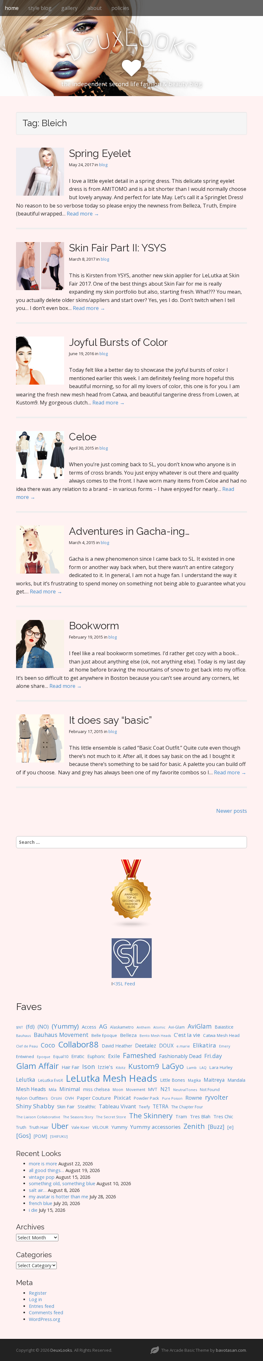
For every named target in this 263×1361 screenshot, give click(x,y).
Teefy (144, 1107)
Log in (35, 1299)
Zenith (194, 1126)
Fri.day (213, 1056)
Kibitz (120, 1067)
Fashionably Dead (180, 1056)
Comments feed (46, 1312)
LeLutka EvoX (50, 1080)
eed (131, 984)
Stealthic (87, 1106)
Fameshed (139, 1055)
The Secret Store (111, 1116)
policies (120, 8)
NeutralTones (185, 1089)
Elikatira (204, 1045)
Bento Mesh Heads (155, 1035)
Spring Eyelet (100, 153)
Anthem (143, 1027)
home (12, 8)
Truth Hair (38, 1127)
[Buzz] (216, 1126)
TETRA (160, 1106)
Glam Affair (37, 1065)
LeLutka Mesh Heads (111, 1078)
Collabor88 (78, 1044)
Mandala (236, 1080)
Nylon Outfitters (32, 1098)
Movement (135, 1089)
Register (38, 1293)
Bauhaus (23, 1035)
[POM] (40, 1136)
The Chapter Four (187, 1107)
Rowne (193, 1097)
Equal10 (60, 1056)
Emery (224, 1046)
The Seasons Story (78, 1116)
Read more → (83, 213)
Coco (48, 1045)
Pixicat (122, 1097)
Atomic (159, 1027)
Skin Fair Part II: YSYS (117, 248)
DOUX (166, 1045)
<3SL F (120, 984)
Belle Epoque (104, 1035)
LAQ (203, 1067)
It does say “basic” (110, 720)
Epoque (43, 1056)
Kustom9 (143, 1066)
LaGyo (173, 1066)
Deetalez (145, 1045)
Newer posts (231, 810)
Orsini (56, 1098)
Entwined (25, 1056)
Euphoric (96, 1056)
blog (103, 164)
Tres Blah (200, 1116)
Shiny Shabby (35, 1106)
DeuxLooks (61, 1350)
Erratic (77, 1056)
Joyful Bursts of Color (118, 342)
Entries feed (41, 1306)
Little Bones (172, 1080)
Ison (88, 1066)
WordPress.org (44, 1319)
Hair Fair (70, 1067)
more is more (43, 1164)
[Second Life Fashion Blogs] (131, 893)
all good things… (46, 1170)
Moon (118, 1089)
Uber (60, 1126)
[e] (230, 1127)
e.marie (183, 1046)
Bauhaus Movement (61, 1035)
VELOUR (100, 1127)
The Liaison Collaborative (38, 1116)
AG (103, 1026)
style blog (40, 8)
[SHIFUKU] (59, 1136)
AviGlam (200, 1026)
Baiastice (224, 1027)
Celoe (83, 437)
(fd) (30, 1026)
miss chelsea (96, 1089)
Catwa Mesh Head (221, 1035)
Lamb (192, 1067)
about (94, 8)
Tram (181, 1116)
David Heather (117, 1046)
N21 (165, 1089)
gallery (69, 8)
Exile (114, 1056)
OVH (69, 1098)
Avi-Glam (176, 1027)
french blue (40, 1203)
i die (33, 1210)
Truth (21, 1127)
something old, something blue (62, 1183)
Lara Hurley (221, 1067)
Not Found (210, 1089)
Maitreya (214, 1079)
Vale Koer (80, 1127)
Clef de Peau (27, 1046)
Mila (52, 1089)
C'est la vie (187, 1035)
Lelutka (25, 1079)
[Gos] (23, 1135)
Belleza (128, 1035)
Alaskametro (122, 1027)
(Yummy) (65, 1026)
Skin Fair (66, 1106)
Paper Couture (94, 1098)
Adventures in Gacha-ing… (129, 531)
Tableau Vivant (117, 1106)
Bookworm (94, 626)
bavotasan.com (231, 1350)
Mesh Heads (31, 1089)
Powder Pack (146, 1098)
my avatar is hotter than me (58, 1197)
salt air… (38, 1190)
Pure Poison (172, 1098)
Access (89, 1026)
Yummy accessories (155, 1126)
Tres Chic (223, 1116)
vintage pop (42, 1177)
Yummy (119, 1127)
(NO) (43, 1026)
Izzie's (105, 1067)
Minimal (69, 1089)
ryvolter (216, 1097)
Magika (194, 1080)
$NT (19, 1027)
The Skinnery (151, 1115)
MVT (152, 1089)
